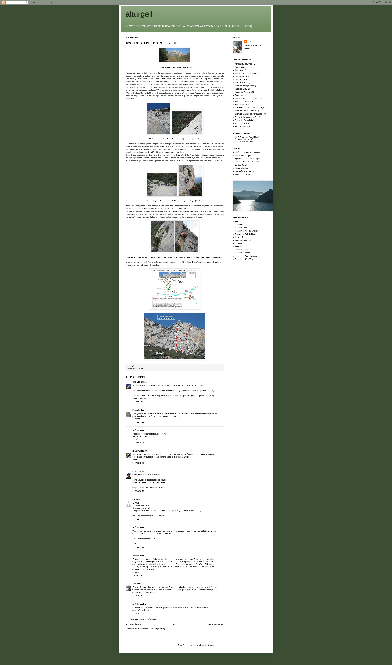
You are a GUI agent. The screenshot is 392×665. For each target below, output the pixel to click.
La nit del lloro (241, 237)
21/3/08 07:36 (138, 402)
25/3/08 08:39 (138, 463)
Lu (169, 155)
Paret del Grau (241, 89)
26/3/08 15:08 (138, 519)
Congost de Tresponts (244, 80)
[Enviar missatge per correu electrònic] (132, 366)
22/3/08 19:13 (138, 443)
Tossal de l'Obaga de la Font (247, 117)
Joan (163, 155)
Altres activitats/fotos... (244, 64)
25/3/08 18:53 (138, 491)
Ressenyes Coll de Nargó (245, 234)
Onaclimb (211, 73)
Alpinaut (238, 246)
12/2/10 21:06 (138, 596)
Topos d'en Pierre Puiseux (246, 256)
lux (133, 499)
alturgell (139, 14)
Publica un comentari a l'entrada (142, 619)
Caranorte (239, 225)
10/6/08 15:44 (138, 547)
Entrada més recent (134, 624)
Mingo (135, 410)
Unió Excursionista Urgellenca (247, 152)
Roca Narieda (241, 104)
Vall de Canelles (242, 123)
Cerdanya (239, 70)
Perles (237, 95)
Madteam (239, 243)
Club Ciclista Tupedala (244, 156)
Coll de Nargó (241, 76)
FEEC (237, 221)
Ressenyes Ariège (242, 253)
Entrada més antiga (215, 624)
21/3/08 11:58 (138, 422)
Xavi (134, 584)
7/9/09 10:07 (137, 575)
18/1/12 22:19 (138, 614)
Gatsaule (136, 382)
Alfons (156, 87)
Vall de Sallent (138, 369)
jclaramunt (137, 451)
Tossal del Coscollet (243, 120)
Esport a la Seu (241, 168)
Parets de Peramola (243, 92)
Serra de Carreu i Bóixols (245, 111)
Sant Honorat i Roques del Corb (248, 108)
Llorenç (135, 471)
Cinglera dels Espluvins (245, 73)
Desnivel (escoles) (243, 250)
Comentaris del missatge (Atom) (151, 629)
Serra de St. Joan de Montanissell (249, 114)
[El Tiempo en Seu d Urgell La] (250, 142)
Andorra (238, 67)
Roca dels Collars (242, 101)
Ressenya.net (241, 228)
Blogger (210, 645)
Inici (174, 624)
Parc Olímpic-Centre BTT (245, 171)
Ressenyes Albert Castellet (246, 231)
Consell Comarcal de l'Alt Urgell (248, 162)
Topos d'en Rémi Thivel (244, 259)
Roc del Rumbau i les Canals (247, 98)
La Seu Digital (241, 165)
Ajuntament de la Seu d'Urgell (247, 159)
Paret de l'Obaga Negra (245, 86)
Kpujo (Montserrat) (243, 240)
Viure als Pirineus (242, 174)
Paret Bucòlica (241, 83)
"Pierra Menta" (188, 93)
